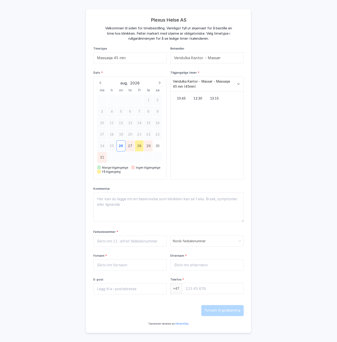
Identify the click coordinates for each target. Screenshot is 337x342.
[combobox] (130, 57)
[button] (207, 84)
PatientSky (182, 323)
